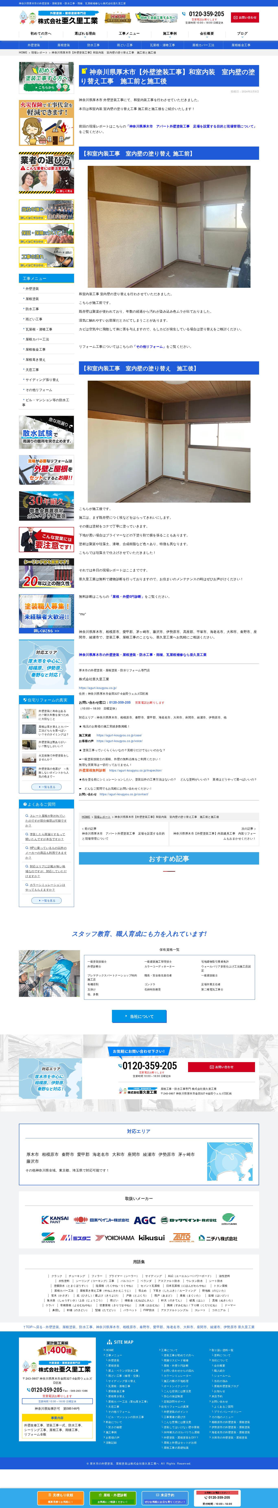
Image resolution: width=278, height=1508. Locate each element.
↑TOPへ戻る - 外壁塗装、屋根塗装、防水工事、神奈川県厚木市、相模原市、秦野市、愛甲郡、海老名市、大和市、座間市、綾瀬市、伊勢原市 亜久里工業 (139, 1326)
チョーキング (77, 1276)
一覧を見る (49, 787)
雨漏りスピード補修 (176, 1360)
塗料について (222, 1355)
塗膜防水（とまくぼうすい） (72, 1285)
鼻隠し (56, 1310)
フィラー (97, 1276)
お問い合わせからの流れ (179, 1370)
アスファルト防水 (169, 1281)
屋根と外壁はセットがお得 (180, 1442)
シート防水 (216, 1281)
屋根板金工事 (241, 45)
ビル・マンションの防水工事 (126, 1417)
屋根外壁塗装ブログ (226, 1386)
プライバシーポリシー (228, 1411)
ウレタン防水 (194, 1281)
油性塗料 (224, 1276)
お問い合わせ (220, 1401)
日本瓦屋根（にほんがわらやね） (187, 1285)
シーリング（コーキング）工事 (95, 1281)
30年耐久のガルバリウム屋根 (182, 1432)
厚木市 (32, 1154)
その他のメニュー (223, 1417)
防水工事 (93, 45)
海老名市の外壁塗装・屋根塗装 (231, 1432)
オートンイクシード (176, 1386)
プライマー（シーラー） (124, 1276)
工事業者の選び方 (175, 1417)
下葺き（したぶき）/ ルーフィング (174, 1290)
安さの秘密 (115, 1427)
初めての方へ (41, 34)
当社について (142, 1016)
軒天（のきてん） (172, 1300)
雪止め (142, 1290)
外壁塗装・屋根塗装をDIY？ (181, 1437)
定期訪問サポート (175, 1401)
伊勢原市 (167, 1154)
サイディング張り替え (42, 379)
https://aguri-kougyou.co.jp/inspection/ (135, 770)
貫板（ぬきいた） (223, 1300)
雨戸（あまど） (164, 1295)
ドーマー (230, 1305)
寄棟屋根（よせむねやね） (76, 1305)
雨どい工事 (125, 45)
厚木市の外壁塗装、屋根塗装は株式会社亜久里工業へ (124, 1463)
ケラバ (50, 1305)
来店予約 (217, 1396)
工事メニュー (114, 1355)
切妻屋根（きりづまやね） (116, 1305)
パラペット (130, 1310)
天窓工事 (32, 369)
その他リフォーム (39, 389)
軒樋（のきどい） (78, 1310)
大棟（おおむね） (150, 1305)
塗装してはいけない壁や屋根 (182, 1427)
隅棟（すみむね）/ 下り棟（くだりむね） (192, 1305)
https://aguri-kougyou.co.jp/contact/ (124, 794)
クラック (56, 1276)
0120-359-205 (206, 13)
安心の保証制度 (173, 1396)
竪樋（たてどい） (106, 1310)
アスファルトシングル (174, 1310)
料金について (114, 1422)
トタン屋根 (221, 1285)
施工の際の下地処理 (176, 1381)
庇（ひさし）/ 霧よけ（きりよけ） (98, 1295)
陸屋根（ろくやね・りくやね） (115, 1285)
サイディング (153, 1276)
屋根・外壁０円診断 (176, 1365)
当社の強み (221, 1381)
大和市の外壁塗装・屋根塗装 (229, 1437)
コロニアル (219, 1310)
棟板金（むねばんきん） (140, 1300)
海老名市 (101, 1154)
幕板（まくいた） (191, 1295)
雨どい (114, 1300)
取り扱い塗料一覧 (223, 1350)
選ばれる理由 (85, 34)
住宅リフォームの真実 (175, 1406)
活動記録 (111, 1442)
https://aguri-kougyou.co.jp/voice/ (120, 741)
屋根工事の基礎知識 (176, 1447)
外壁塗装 (34, 45)
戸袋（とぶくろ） (137, 1295)
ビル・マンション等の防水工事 (45, 402)
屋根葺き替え (36, 359)
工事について (169, 1350)
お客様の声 (113, 1437)
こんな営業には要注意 (177, 1422)
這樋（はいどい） (219, 1295)
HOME (110, 1350)
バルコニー (128, 1281)
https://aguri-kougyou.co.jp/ (98, 688)
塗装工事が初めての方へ (179, 1355)
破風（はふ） (197, 1300)
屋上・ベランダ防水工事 (123, 1370)
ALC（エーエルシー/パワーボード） (190, 1276)
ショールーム (222, 1376)
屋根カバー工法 (203, 45)
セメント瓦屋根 (150, 1285)
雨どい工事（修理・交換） (124, 1376)
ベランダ (146, 1281)
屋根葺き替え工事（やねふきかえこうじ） (106, 1290)
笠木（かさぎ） (61, 1295)
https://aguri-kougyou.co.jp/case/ (119, 735)
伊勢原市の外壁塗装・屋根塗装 (231, 1427)
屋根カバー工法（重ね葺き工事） (129, 1401)
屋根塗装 (63, 45)
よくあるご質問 (223, 1406)
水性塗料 (64, 1281)
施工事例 (111, 1432)
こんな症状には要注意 (177, 1391)
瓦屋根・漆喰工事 (162, 45)
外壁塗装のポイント (176, 1411)
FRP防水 (149, 1310)
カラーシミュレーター (177, 1376)
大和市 (118, 1154)
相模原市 (50, 1154)
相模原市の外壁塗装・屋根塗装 (231, 1422)
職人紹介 (219, 1370)
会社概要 (207, 34)
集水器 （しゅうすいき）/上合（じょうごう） (75, 1300)
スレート (200, 1310)
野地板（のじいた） (214, 1290)
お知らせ (219, 1391)
